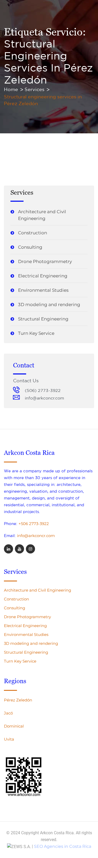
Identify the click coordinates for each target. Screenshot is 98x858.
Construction (32, 232)
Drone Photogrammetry (45, 261)
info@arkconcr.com (36, 535)
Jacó (8, 713)
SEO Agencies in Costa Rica (62, 846)
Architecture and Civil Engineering (42, 215)
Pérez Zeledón (18, 700)
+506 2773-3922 (34, 523)
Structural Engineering (43, 318)
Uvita (9, 739)
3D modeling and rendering (49, 304)
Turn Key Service (36, 333)
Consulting (30, 247)
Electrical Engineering (42, 275)
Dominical (14, 726)
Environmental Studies (43, 290)
